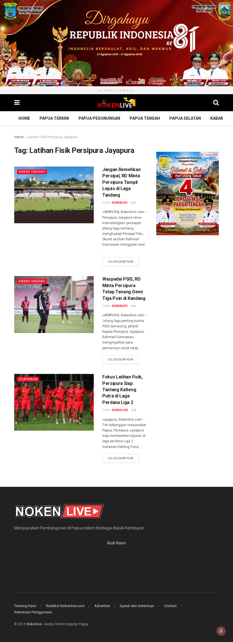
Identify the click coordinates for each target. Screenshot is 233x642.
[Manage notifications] (221, 630)
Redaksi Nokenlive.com (65, 606)
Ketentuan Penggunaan (33, 612)
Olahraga (28, 379)
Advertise (102, 606)
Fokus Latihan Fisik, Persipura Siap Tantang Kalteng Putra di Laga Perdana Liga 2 (122, 389)
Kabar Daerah (32, 172)
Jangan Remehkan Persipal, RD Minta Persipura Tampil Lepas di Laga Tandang (121, 182)
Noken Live (120, 410)
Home (24, 118)
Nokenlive (120, 202)
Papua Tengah (145, 118)
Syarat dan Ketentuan (137, 606)
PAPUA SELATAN (185, 118)
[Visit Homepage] (116, 102)
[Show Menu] (17, 102)
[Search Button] (216, 102)
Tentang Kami (25, 606)
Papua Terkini (54, 118)
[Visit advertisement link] (116, 43)
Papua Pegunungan (99, 118)
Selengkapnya (123, 262)
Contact (170, 606)
